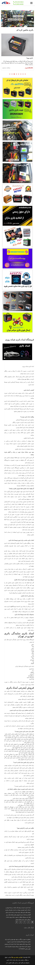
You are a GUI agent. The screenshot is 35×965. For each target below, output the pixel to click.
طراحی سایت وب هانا (16, 957)
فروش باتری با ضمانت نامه (15, 15)
